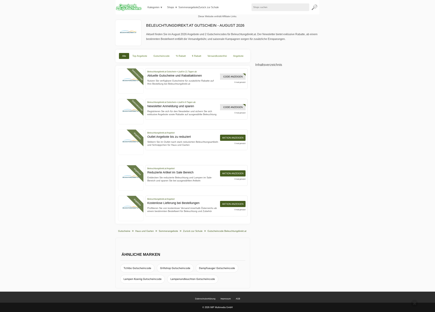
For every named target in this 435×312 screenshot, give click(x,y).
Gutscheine (124, 231)
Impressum (226, 299)
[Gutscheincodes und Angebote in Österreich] (129, 7)
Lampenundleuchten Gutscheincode (192, 279)
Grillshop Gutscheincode (175, 268)
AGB (238, 299)
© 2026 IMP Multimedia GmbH (217, 307)
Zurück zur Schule (208, 7)
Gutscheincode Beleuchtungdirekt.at (226, 231)
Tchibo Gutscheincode (137, 268)
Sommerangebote (188, 7)
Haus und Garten (144, 231)
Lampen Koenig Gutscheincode (143, 279)
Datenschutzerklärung (205, 299)
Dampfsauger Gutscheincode (217, 268)
